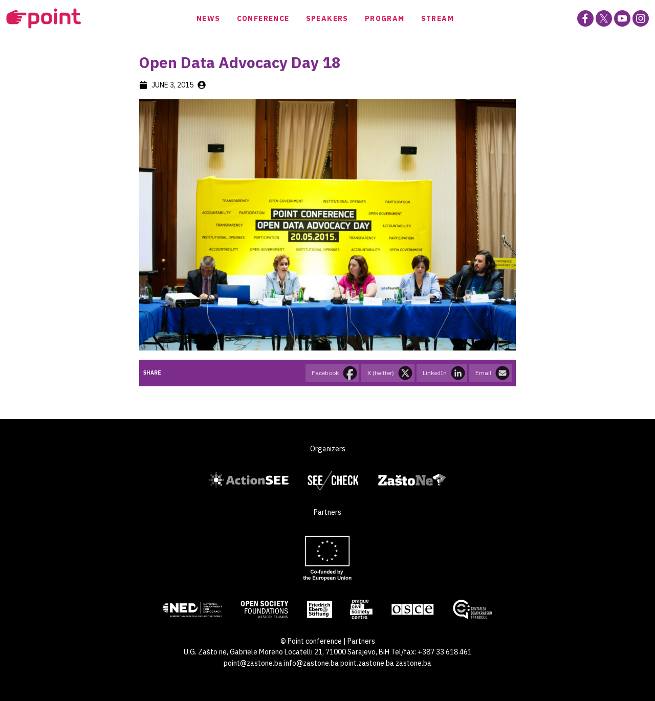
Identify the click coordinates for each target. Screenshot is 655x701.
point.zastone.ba (367, 663)
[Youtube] (622, 18)
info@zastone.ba (311, 663)
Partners (361, 641)
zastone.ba (413, 663)
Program (385, 18)
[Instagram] (640, 18)
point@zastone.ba (253, 663)
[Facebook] (585, 18)
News (208, 18)
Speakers (327, 18)
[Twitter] (604, 18)
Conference (263, 18)
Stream (437, 18)
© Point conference (311, 641)
